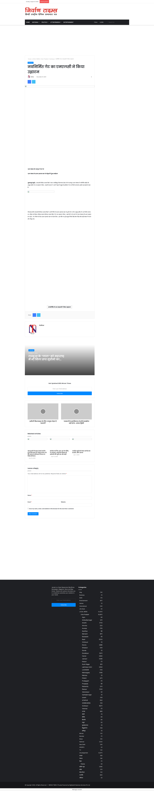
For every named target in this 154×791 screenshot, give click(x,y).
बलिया (83, 717)
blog (80, 592)
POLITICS (44, 22)
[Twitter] (33, 82)
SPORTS (81, 747)
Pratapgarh (85, 681)
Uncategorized (83, 753)
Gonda (84, 650)
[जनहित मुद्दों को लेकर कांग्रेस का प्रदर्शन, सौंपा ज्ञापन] (82, 443)
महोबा (80, 769)
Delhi (80, 598)
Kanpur (84, 661)
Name (30, 495)
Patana (83, 764)
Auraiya (84, 628)
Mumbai (81, 736)
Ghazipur (85, 648)
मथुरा (83, 722)
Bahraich (85, 634)
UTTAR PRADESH (55, 22)
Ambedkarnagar (87, 620)
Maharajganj (86, 672)
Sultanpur (52, 59)
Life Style (82, 609)
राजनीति (81, 775)
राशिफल (81, 777)
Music (81, 739)
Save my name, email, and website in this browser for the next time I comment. (51, 508)
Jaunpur (84, 659)
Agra (83, 617)
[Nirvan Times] (41, 11)
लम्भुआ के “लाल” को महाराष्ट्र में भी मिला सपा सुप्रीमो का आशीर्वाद (46, 359)
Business (81, 595)
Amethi (84, 623)
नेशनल (80, 758)
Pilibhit (84, 678)
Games (81, 603)
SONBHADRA (86, 703)
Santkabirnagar (87, 695)
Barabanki (85, 636)
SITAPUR (85, 700)
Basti (83, 639)
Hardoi (84, 656)
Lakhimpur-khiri (87, 667)
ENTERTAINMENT (68, 22)
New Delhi (82, 744)
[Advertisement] (94, 9)
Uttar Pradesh (44, 59)
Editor (32, 76)
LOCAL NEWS (36, 59)
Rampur (84, 689)
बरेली (83, 714)
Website (63, 502)
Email (30, 502)
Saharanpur (85, 692)
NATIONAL (35, 22)
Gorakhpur (85, 653)
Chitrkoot (85, 642)
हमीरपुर (84, 731)
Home (28, 22)
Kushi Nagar (86, 664)
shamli (84, 697)
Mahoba (84, 675)
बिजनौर (84, 719)
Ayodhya (84, 631)
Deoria (84, 645)
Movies (81, 733)
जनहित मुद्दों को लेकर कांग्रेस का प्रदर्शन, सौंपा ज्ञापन (81, 451)
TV (80, 750)
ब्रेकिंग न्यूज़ (82, 766)
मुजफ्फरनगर (85, 725)
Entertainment (83, 600)
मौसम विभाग (82, 772)
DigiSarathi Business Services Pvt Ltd (79, 785)
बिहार (80, 761)
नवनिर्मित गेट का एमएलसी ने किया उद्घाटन (60, 307)
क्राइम (80, 755)
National (81, 741)
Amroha (84, 625)
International (83, 606)
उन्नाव (83, 711)
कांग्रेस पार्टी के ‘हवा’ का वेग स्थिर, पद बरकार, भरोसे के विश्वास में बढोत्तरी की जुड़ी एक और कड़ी (59, 452)
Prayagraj (85, 684)
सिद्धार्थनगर (84, 728)
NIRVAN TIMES (53, 785)
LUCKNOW (85, 670)
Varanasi (84, 708)
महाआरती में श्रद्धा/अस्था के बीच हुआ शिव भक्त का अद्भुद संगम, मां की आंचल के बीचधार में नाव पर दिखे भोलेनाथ (37, 453)
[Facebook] (29, 82)
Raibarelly (85, 686)
